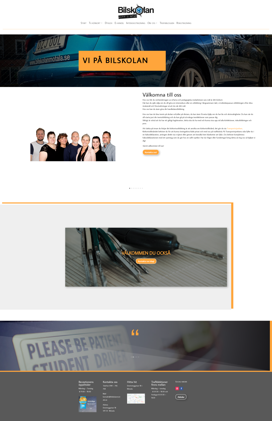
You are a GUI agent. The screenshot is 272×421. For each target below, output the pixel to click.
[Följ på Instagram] (177, 388)
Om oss (151, 23)
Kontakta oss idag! (146, 261)
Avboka (181, 397)
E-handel (119, 23)
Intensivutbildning (135, 23)
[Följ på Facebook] (181, 388)
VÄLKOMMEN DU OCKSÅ (146, 253)
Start (83, 23)
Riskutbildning (183, 23)
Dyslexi (108, 23)
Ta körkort (94, 23)
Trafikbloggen (167, 23)
